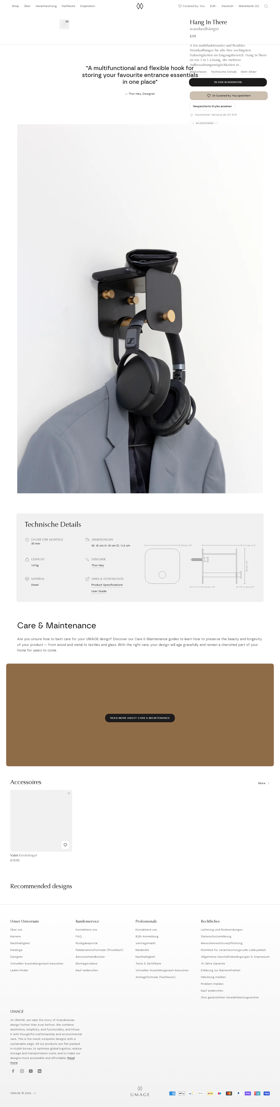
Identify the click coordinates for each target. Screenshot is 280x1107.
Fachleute (68, 7)
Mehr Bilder (249, 71)
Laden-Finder (19, 970)
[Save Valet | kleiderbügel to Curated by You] (65, 845)
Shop (15, 7)
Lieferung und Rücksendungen (222, 929)
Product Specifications (107, 584)
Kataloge (16, 950)
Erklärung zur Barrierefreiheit (220, 970)
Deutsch (227, 6)
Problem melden (212, 984)
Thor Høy (97, 565)
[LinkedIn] (39, 1071)
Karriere (15, 936)
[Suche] (266, 6)
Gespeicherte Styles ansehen (212, 106)
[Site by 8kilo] (34, 1093)
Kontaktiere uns (86, 929)
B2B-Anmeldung (146, 936)
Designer (16, 956)
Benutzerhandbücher (90, 956)
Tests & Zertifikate (148, 963)
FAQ (79, 936)
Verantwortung (46, 7)
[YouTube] (30, 1071)
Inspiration (87, 7)
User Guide (99, 591)
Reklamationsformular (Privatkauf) (99, 950)
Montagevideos (87, 963)
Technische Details (224, 71)
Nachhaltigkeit (20, 943)
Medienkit (142, 950)
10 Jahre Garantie (213, 963)
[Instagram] (21, 1071)
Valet (23, 855)
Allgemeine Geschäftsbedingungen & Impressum (235, 956)
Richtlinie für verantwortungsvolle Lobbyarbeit (233, 950)
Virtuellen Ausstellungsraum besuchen (36, 963)
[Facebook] (12, 1071)
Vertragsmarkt (145, 943)
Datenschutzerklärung (216, 936)
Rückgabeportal (87, 943)
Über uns (16, 929)
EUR (212, 6)
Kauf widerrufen (87, 970)
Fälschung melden (213, 977)
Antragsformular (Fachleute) (155, 977)
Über (27, 7)
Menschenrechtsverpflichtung (221, 943)
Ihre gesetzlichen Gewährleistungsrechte (230, 997)
